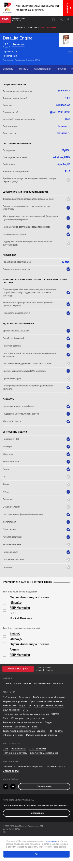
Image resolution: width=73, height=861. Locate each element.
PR (50, 731)
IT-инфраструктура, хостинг (28, 718)
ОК (36, 854)
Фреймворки (18, 748)
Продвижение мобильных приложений (26, 714)
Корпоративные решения (49, 705)
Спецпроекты (11, 771)
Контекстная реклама (16, 726)
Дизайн (41, 731)
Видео (48, 722)
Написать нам (44, 786)
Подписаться (37, 813)
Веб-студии (10, 697)
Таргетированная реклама (19, 731)
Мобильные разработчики (49, 697)
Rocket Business (21, 618)
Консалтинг (10, 705)
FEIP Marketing (20, 607)
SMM (6, 718)
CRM (26, 710)
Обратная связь (55, 766)
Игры (22, 705)
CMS (6, 748)
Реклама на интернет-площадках (23, 722)
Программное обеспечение (46, 701)
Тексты (59, 731)
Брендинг (25, 697)
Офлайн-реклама (13, 735)
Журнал (21, 28)
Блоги (17, 683)
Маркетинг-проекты (15, 701)
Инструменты (48, 28)
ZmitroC (15, 633)
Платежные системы (15, 753)
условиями (50, 841)
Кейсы (27, 683)
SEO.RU (15, 613)
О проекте (9, 766)
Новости (58, 683)
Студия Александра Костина (29, 597)
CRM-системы (37, 748)
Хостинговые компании (44, 753)
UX (29, 705)
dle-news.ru (18, 44)
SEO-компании (11, 710)
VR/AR (55, 714)
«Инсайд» (16, 602)
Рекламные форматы (30, 766)
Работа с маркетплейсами (42, 735)
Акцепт (14, 649)
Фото (35, 726)
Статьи (7, 683)
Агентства (33, 28)
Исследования (42, 683)
